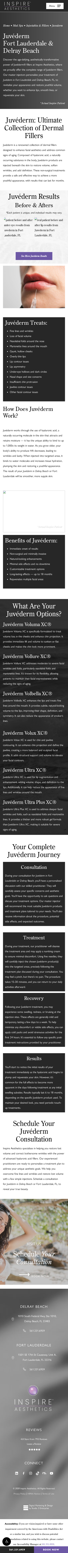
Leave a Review (34, 1443)
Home (6, 25)
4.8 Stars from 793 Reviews (34, 1439)
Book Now (51, 1549)
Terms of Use (48, 1493)
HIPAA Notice (34, 1493)
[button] (6, 1541)
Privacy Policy (20, 1493)
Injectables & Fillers (37, 25)
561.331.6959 (48, 1544)
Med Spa (18, 25)
